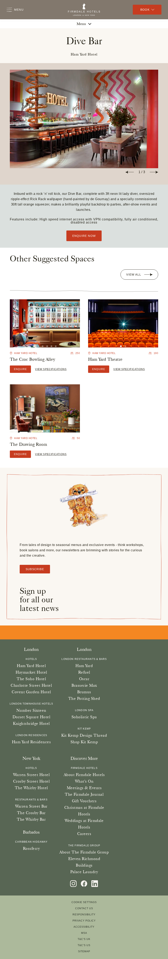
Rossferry (31, 848)
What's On (84, 781)
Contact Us (84, 908)
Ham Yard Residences (31, 741)
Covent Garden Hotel (31, 691)
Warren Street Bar (31, 806)
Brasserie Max (84, 685)
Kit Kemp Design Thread (84, 735)
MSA (84, 933)
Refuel (84, 672)
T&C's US (84, 945)
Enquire (20, 369)
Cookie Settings (84, 902)
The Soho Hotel (31, 678)
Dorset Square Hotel (31, 716)
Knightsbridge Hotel (31, 723)
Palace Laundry (84, 871)
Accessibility (84, 926)
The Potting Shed (84, 698)
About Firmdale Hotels (84, 774)
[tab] (38, 346)
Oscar (84, 678)
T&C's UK (84, 939)
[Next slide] (154, 172)
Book (145, 9)
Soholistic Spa (84, 716)
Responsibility (84, 914)
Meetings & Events (84, 787)
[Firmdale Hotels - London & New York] (84, 9)
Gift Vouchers (84, 800)
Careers (84, 833)
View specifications (51, 369)
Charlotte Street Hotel (31, 685)
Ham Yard (84, 665)
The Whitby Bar (31, 819)
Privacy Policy (84, 920)
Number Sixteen (31, 710)
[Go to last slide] (130, 172)
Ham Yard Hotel (31, 665)
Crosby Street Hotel (31, 781)
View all (133, 274)
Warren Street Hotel (31, 774)
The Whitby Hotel (31, 787)
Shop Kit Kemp (84, 741)
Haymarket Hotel (31, 672)
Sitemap (84, 951)
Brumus (84, 691)
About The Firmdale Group (84, 852)
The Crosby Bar (31, 812)
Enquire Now (84, 235)
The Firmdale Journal (84, 794)
